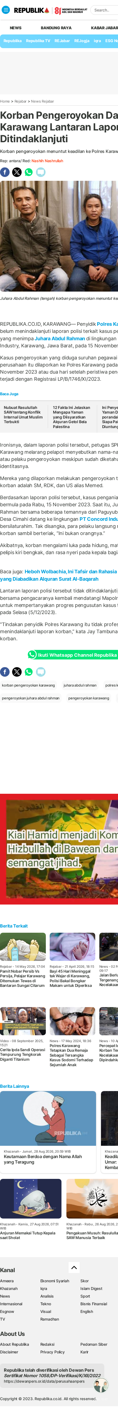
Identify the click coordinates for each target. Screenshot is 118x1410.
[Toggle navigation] (6, 9)
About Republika (14, 1344)
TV (2, 1319)
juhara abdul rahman (80, 685)
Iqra (43, 1288)
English (86, 1311)
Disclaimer (9, 1352)
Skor (84, 1280)
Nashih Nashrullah (47, 160)
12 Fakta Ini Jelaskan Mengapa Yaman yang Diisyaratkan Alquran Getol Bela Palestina (71, 417)
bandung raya (56, 27)
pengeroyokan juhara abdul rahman (31, 698)
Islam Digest (91, 1288)
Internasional (11, 1303)
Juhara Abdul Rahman (59, 338)
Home (5, 101)
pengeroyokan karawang (88, 698)
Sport (85, 1296)
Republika (13, 40)
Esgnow (7, 1311)
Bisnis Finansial (93, 1303)
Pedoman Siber (93, 1344)
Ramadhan (49, 1319)
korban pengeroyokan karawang (28, 685)
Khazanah (8, 1288)
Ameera (7, 1280)
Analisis (47, 1296)
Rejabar (21, 101)
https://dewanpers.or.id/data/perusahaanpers (44, 1381)
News (5, 1296)
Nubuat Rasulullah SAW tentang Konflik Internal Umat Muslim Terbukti (23, 414)
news (15, 27)
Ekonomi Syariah (54, 1280)
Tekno (45, 1303)
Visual (45, 1311)
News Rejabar (42, 101)
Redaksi (47, 1344)
